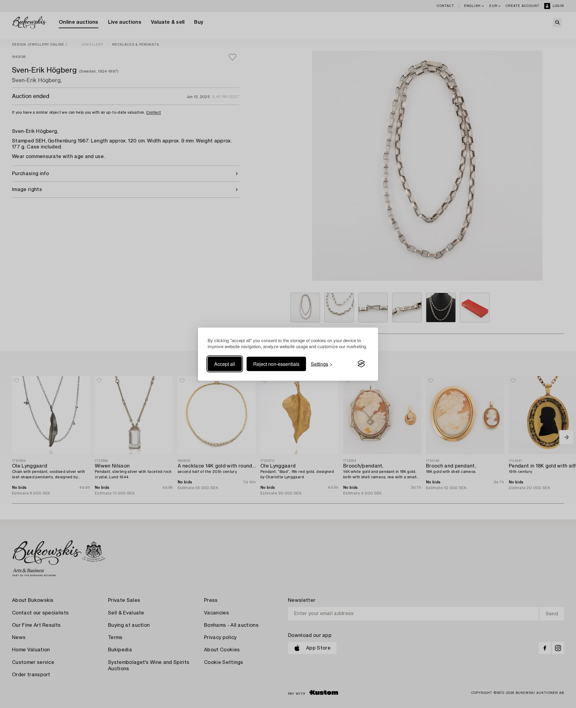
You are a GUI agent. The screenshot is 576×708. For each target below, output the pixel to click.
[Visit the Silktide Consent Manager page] (361, 364)
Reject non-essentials (276, 363)
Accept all (224, 363)
